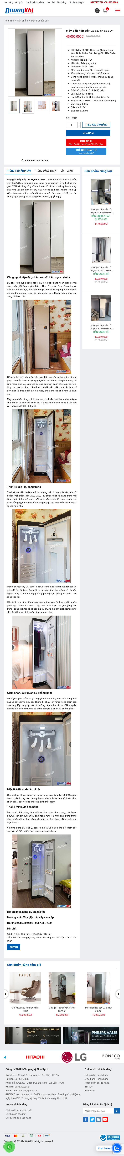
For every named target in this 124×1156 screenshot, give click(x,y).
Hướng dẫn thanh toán (96, 1075)
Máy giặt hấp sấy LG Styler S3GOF (98, 1009)
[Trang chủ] (19, 10)
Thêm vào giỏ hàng (96, 124)
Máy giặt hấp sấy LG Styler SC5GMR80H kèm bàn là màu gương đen (101, 268)
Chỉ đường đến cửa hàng (18, 1117)
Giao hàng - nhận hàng (96, 1078)
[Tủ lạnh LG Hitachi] (91, 1034)
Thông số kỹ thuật (46, 170)
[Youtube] (105, 1119)
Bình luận (67, 170)
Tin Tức (89, 1086)
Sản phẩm (22, 20)
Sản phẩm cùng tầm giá (24, 964)
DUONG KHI (27, 1141)
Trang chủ (9, 20)
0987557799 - (97, 2)
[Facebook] (85, 1119)
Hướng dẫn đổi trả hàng (97, 1082)
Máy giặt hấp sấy (40, 20)
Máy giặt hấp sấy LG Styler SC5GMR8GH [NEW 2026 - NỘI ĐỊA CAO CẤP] (101, 210)
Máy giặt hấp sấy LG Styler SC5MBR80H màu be (101, 326)
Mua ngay (88, 133)
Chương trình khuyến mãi (18, 1110)
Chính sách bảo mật (15, 1113)
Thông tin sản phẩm (18, 170)
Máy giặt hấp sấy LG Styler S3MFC (62, 1009)
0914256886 (111, 2)
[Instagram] (98, 1119)
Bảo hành (90, 1090)
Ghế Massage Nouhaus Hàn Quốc (25, 1009)
